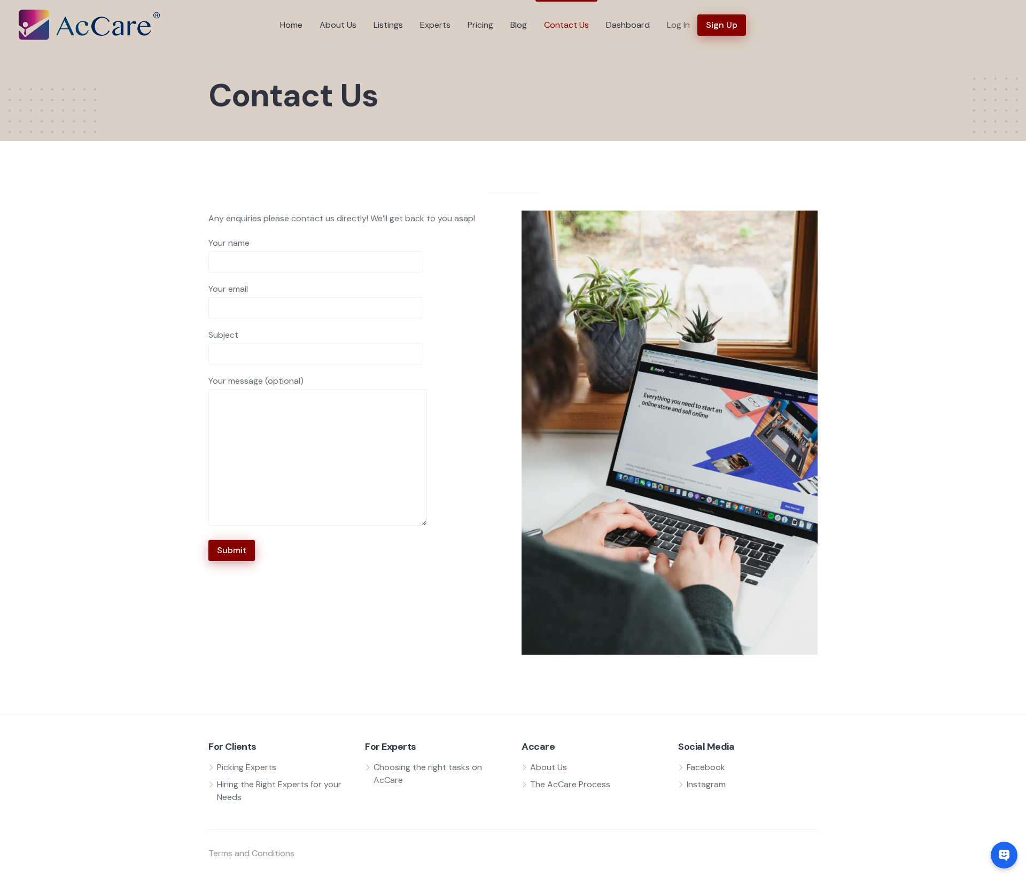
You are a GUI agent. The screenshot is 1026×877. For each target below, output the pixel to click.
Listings (388, 24)
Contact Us (566, 24)
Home (291, 24)
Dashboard (628, 24)
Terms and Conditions (251, 853)
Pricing (480, 24)
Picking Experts (246, 767)
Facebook (706, 767)
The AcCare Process (570, 784)
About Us (338, 24)
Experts (435, 24)
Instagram (706, 784)
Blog (518, 24)
